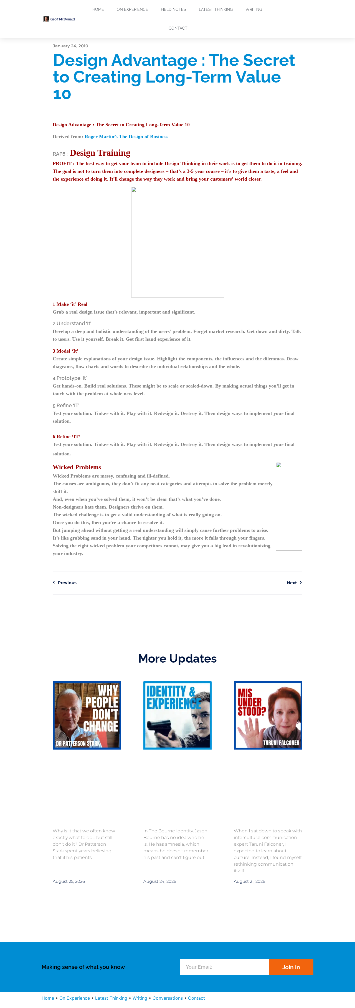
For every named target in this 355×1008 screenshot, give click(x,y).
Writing (253, 9)
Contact (178, 28)
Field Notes (173, 9)
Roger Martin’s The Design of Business (126, 136)
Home (98, 9)
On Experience (132, 9)
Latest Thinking (216, 9)
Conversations (168, 998)
